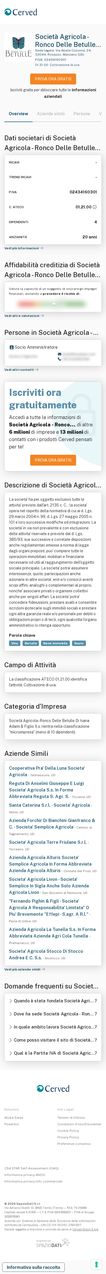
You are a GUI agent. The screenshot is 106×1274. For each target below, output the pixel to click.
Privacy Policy (68, 1137)
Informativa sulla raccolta (33, 1267)
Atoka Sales (13, 1118)
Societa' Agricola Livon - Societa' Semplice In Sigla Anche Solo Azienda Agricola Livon (49, 886)
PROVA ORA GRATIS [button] (53, 79)
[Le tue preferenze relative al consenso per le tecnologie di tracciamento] (96, 1264)
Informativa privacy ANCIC (24, 1175)
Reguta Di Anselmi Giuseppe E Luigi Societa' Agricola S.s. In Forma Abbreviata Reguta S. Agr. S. (46, 790)
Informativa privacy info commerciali (33, 1181)
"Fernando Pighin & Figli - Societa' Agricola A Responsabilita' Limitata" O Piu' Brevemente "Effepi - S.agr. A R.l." (49, 908)
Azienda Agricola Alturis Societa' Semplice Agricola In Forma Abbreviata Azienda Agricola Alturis (50, 864)
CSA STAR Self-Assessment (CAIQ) (31, 1168)
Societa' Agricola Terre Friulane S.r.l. (48, 842)
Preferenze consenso (74, 1144)
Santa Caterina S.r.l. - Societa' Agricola (50, 805)
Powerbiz (11, 1124)
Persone (81, 113)
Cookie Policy (68, 1131)
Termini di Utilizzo (71, 1118)
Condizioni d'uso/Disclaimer (79, 1124)
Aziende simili (51, 113)
